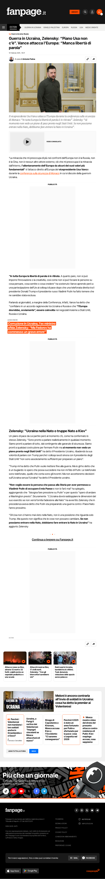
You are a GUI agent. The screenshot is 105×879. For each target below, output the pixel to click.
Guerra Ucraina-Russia (20, 34)
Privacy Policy (61, 828)
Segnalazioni (61, 823)
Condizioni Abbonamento (66, 837)
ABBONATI (74, 12)
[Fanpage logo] (23, 12)
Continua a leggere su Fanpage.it (52, 539)
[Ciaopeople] (93, 871)
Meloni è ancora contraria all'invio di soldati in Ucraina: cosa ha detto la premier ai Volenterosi (74, 701)
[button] (93, 59)
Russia (74, 27)
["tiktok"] (6, 791)
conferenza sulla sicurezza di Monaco (39, 173)
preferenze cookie (63, 845)
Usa (81, 27)
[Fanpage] (15, 810)
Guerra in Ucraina (32, 27)
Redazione (59, 841)
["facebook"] (36, 791)
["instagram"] (13, 791)
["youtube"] (21, 791)
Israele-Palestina (51, 27)
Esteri (13, 27)
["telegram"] (44, 791)
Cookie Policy (61, 832)
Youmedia (59, 819)
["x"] (29, 791)
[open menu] (3, 27)
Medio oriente (91, 27)
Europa (65, 27)
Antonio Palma (28, 59)
